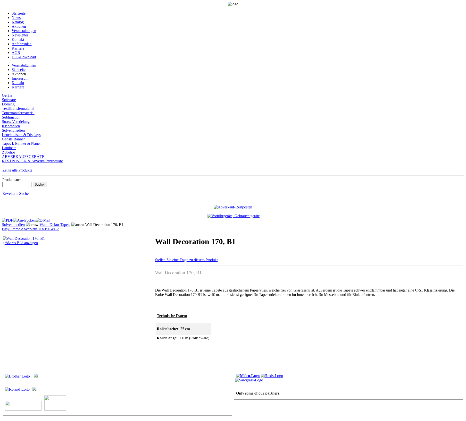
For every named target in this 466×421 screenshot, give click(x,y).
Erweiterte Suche (15, 193)
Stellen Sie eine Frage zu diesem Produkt (186, 260)
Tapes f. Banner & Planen (22, 143)
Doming (8, 104)
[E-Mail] (43, 219)
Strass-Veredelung (16, 122)
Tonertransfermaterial (18, 113)
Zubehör (8, 152)
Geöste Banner (13, 139)
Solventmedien (13, 130)
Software (9, 100)
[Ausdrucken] (24, 219)
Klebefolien (11, 126)
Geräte (7, 95)
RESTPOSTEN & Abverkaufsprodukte (32, 161)
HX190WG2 (49, 229)
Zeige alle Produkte (17, 170)
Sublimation (11, 117)
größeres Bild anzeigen (20, 243)
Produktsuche (12, 180)
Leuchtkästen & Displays (21, 135)
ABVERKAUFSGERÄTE (23, 157)
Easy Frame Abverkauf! (20, 229)
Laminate (9, 148)
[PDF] (7, 219)
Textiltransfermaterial (18, 108)
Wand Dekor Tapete (55, 225)
